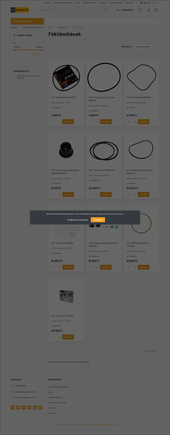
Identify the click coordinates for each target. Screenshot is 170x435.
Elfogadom (98, 220)
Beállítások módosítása (78, 220)
